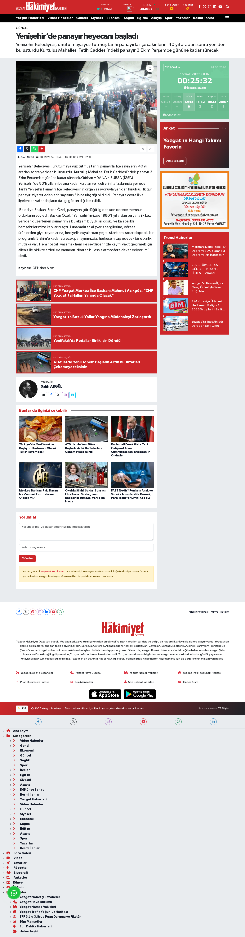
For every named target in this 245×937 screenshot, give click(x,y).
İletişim (224, 611)
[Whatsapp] (60, 612)
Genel (24, 745)
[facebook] (38, 721)
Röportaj (20, 867)
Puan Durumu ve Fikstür (34, 682)
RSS (23, 708)
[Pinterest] (33, 612)
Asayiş (156, 18)
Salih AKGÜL (27, 157)
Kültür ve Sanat (32, 789)
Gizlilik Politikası (198, 611)
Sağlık (129, 18)
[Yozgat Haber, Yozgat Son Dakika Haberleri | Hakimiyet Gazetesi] (41, 7)
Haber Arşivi (190, 682)
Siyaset (97, 18)
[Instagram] (65, 395)
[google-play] (140, 694)
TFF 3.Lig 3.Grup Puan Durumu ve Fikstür (50, 916)
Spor (169, 18)
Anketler (20, 877)
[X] (26, 612)
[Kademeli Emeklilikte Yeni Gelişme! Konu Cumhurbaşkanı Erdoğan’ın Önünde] (132, 429)
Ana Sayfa (21, 731)
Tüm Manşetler (83, 682)
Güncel (82, 18)
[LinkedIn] (46, 612)
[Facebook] (51, 395)
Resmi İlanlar (203, 18)
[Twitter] (58, 395)
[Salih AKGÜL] (28, 389)
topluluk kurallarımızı (54, 571)
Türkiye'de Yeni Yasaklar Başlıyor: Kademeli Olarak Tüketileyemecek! (37, 448)
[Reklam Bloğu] (194, 200)
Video (18, 858)
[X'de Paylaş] (27, 149)
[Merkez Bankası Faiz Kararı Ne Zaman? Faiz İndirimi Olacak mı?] (40, 475)
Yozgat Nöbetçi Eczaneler (37, 672)
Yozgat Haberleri (30, 18)
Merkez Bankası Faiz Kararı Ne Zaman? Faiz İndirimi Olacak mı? (38, 494)
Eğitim (142, 18)
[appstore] (105, 694)
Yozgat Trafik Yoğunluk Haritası (202, 672)
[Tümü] (224, 128)
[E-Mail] (44, 395)
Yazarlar (183, 18)
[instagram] (108, 721)
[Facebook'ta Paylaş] (20, 149)
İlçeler (25, 770)
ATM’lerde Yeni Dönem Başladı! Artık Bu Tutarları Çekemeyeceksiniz (83, 448)
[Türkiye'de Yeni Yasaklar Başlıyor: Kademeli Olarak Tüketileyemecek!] (40, 429)
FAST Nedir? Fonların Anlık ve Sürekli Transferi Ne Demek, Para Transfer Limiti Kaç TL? (132, 494)
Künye (214, 611)
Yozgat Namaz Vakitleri (143, 672)
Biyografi (20, 872)
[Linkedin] (72, 395)
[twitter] (73, 721)
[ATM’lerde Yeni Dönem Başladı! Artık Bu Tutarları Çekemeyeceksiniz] (86, 429)
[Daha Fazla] (41, 149)
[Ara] (227, 7)
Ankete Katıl (175, 160)
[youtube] (143, 721)
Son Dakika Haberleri (141, 682)
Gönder (27, 558)
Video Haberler (60, 18)
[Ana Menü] (227, 18)
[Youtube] (53, 612)
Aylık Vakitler (173, 114)
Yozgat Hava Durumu (88, 672)
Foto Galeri (22, 853)
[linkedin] (213, 721)
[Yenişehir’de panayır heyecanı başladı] (86, 102)
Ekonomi (114, 18)
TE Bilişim (223, 708)
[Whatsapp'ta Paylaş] (34, 149)
